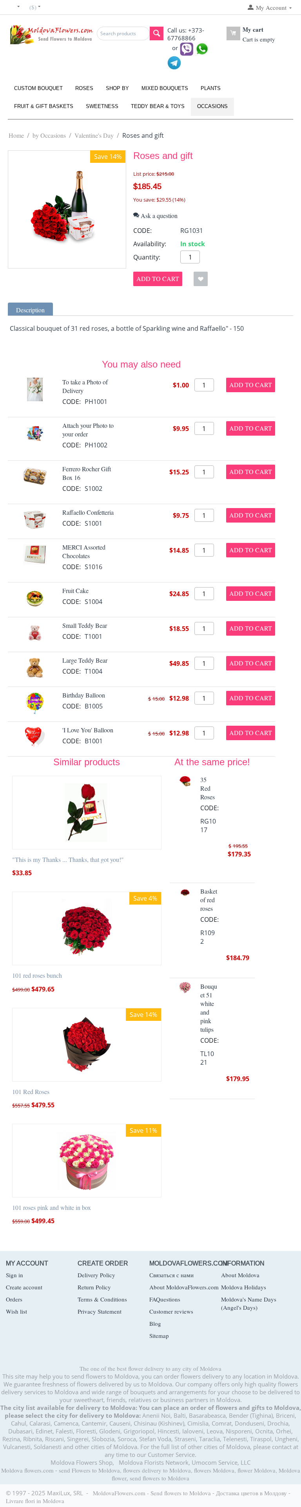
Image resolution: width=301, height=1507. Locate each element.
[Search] (156, 33)
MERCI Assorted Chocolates (83, 551)
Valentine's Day (94, 135)
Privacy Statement (99, 1311)
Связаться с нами (171, 1275)
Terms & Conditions (102, 1299)
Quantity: (146, 257)
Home (16, 135)
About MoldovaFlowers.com (184, 1287)
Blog (155, 1323)
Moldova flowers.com (27, 1470)
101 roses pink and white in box (51, 1207)
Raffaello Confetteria (88, 512)
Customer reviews (171, 1311)
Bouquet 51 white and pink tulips (208, 1007)
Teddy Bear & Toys (158, 106)
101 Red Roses (30, 1091)
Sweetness (102, 106)
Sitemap (159, 1335)
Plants (211, 88)
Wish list (16, 1311)
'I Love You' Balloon (87, 730)
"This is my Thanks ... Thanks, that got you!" (68, 859)
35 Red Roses (207, 788)
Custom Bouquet (38, 88)
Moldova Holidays (243, 1287)
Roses (84, 88)
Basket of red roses (208, 899)
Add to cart (157, 278)
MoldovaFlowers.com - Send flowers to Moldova (152, 1493)
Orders (14, 1299)
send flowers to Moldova (159, 1478)
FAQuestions (164, 1299)
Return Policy (94, 1287)
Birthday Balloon (83, 695)
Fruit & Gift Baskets (43, 106)
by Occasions (49, 135)
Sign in (14, 1275)
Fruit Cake (75, 590)
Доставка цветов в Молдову (251, 1493)
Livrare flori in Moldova (35, 1501)
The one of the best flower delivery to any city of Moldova (150, 1368)
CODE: (142, 230)
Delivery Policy (96, 1275)
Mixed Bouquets (164, 88)
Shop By (117, 88)
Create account (24, 1287)
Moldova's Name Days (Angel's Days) (248, 1303)
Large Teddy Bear (84, 660)
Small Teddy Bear (84, 625)
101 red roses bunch (37, 975)
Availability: (149, 244)
